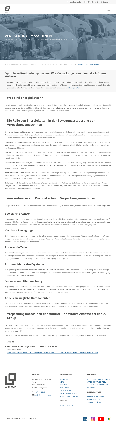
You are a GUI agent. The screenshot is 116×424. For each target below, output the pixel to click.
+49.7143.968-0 (39, 392)
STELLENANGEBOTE (67, 405)
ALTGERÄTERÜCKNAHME (69, 396)
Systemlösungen (20, 64)
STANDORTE (64, 379)
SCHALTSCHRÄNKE (94, 402)
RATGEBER (91, 388)
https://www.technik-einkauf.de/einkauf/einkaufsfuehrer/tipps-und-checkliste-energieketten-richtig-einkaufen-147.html (52, 352)
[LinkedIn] (85, 418)
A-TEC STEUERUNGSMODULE (98, 385)
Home (7, 64)
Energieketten (36, 64)
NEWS (62, 382)
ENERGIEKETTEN (93, 399)
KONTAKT (63, 385)
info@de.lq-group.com (42, 395)
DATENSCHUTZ (65, 390)
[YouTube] (101, 418)
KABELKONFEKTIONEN (95, 396)
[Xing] (109, 418)
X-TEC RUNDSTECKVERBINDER (98, 379)
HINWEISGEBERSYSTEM (68, 393)
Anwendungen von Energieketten (60, 64)
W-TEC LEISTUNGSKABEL (96, 382)
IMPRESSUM (64, 388)
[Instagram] (93, 418)
